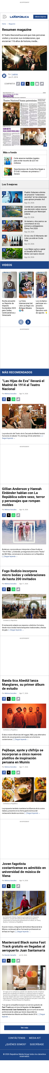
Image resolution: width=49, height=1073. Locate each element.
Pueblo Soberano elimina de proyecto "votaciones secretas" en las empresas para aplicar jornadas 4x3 (35, 196)
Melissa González (11, 394)
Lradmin (15, 74)
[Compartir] (42, 84)
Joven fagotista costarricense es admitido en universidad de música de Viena (24, 870)
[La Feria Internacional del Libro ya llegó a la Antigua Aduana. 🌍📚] (26, 285)
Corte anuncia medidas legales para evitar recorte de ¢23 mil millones (26, 160)
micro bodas (11, 628)
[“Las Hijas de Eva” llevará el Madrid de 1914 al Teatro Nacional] (24, 416)
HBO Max (7, 554)
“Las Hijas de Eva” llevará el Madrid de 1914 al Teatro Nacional (23, 385)
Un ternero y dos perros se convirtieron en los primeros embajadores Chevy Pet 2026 (35, 225)
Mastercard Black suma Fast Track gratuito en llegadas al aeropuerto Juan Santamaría (24, 946)
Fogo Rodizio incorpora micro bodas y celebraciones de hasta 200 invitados (23, 575)
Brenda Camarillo (10, 955)
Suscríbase (37, 1044)
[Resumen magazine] (24, 58)
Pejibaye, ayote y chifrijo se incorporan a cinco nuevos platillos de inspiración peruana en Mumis (22, 756)
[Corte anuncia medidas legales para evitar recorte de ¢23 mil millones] (8, 161)
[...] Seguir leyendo (9, 556)
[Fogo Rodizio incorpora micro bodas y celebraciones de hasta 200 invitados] (24, 606)
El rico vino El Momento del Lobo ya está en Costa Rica (35, 238)
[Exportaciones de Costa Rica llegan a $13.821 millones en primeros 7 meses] (8, 172)
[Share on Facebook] (23, 84)
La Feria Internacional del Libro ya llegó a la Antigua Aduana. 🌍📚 (26, 306)
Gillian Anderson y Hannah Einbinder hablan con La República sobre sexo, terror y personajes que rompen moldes (23, 497)
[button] (40, 17)
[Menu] (5, 16)
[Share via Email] (37, 84)
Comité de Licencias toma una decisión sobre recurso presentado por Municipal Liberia (35, 210)
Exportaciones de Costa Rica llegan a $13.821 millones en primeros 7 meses (29, 171)
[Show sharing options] (45, 145)
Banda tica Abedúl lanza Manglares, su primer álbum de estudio (23, 685)
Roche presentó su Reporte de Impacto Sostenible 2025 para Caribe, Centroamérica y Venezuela (9, 308)
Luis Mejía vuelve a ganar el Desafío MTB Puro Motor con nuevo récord (34, 251)
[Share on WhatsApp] (32, 84)
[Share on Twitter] (27, 84)
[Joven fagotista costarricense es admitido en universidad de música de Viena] (24, 903)
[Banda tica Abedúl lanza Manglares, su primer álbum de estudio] (24, 716)
